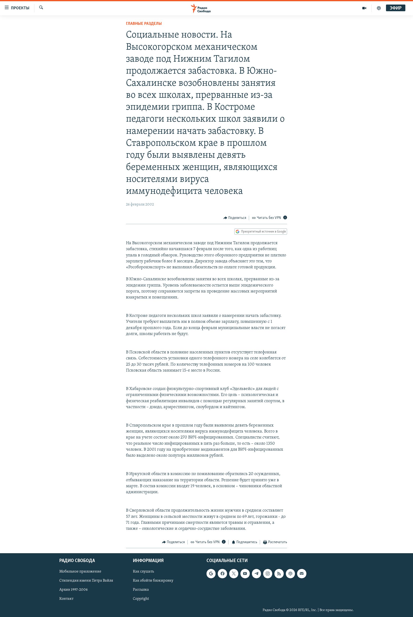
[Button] (234, 218)
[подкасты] (379, 8)
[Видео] (364, 8)
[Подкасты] (290, 573)
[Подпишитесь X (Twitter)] (233, 573)
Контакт (66, 599)
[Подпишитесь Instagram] (267, 573)
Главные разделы (144, 24)
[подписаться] (301, 573)
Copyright (141, 599)
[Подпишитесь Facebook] (222, 573)
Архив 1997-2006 (73, 590)
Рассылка (141, 590)
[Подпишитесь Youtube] (245, 573)
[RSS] (278, 573)
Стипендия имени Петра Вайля (86, 581)
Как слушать (143, 572)
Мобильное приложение (80, 572)
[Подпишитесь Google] (211, 573)
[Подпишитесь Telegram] (256, 573)
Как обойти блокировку (153, 581)
